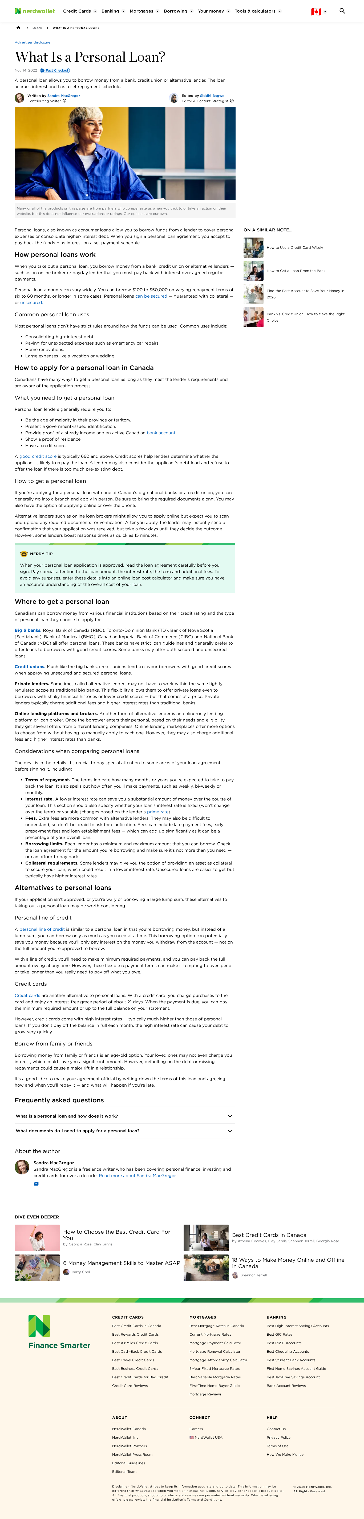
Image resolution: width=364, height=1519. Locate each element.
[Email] (36, 1184)
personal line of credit (42, 929)
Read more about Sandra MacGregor (137, 1175)
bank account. (161, 432)
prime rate (157, 811)
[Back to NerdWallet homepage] (18, 27)
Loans (37, 27)
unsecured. (31, 302)
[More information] (64, 101)
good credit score (37, 456)
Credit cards (27, 995)
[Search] (342, 11)
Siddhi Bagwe (212, 96)
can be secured (151, 296)
